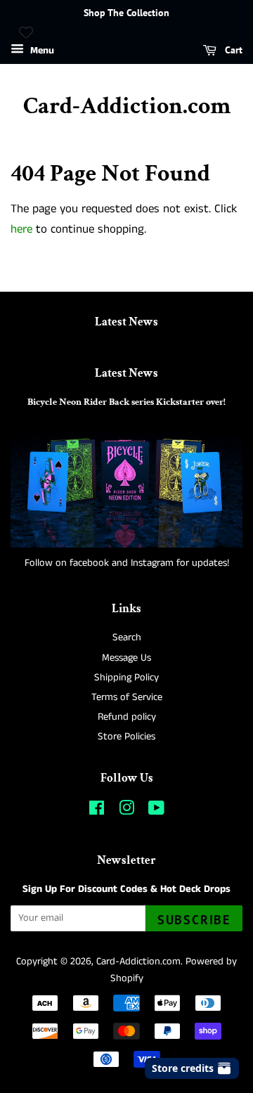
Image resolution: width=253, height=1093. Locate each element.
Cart (232, 50)
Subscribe (194, 920)
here (21, 229)
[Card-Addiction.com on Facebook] (97, 811)
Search (126, 637)
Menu (40, 51)
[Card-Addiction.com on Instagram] (126, 811)
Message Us (126, 658)
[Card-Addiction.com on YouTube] (156, 811)
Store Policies (126, 737)
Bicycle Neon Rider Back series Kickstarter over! (126, 401)
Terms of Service (126, 697)
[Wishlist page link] (26, 32)
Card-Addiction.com (127, 106)
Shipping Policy (126, 678)
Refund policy (127, 717)
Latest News (126, 322)
